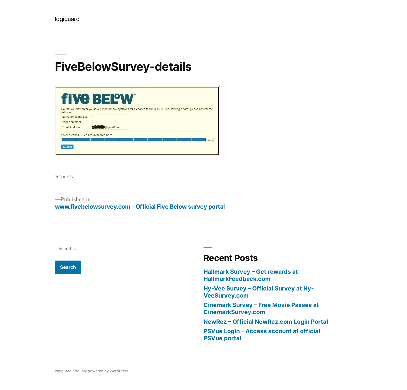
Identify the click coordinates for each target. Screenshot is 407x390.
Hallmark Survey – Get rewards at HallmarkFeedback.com (251, 275)
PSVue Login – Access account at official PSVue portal (262, 335)
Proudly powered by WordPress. (101, 371)
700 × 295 (64, 177)
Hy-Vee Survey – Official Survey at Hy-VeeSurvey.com (259, 292)
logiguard (67, 18)
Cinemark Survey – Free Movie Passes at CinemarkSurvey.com (261, 308)
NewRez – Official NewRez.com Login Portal (266, 321)
